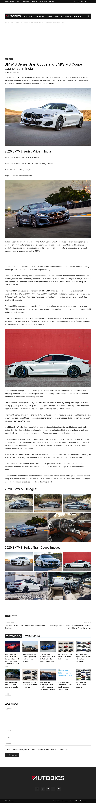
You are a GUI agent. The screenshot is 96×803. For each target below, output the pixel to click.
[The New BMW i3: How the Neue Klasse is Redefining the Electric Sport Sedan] (48, 646)
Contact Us (34, 1)
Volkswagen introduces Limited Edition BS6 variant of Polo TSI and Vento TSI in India (70, 626)
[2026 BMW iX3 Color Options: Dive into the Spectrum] (30, 675)
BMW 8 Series (15, 616)
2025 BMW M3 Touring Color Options (81, 685)
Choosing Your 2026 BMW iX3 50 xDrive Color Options (65, 656)
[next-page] (9, 694)
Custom (66, 16)
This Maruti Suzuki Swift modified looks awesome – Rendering (25, 626)
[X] (85, 1)
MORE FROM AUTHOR (32, 636)
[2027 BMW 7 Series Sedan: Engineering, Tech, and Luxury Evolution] (30, 646)
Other (50, 16)
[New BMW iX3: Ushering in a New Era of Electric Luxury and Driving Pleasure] (48, 675)
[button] (88, 16)
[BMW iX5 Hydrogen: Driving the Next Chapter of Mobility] (12, 675)
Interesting (40, 16)
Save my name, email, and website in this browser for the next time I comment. (37, 749)
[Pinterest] (82, 1)
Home (7, 22)
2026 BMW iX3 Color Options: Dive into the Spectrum (30, 685)
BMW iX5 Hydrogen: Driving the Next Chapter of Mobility (11, 685)
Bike (30, 16)
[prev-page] (6, 694)
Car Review (77, 16)
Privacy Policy (43, 1)
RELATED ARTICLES (13, 636)
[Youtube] (89, 1)
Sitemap (51, 1)
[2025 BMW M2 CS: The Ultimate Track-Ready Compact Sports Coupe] (65, 675)
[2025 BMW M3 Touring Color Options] (83, 675)
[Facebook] (74, 1)
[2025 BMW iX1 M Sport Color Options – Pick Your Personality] (83, 646)
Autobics (9, 72)
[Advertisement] (48, 8)
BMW (17, 22)
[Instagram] (78, 1)
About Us (26, 1)
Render (57, 16)
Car (24, 16)
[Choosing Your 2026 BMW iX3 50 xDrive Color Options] (65, 646)
